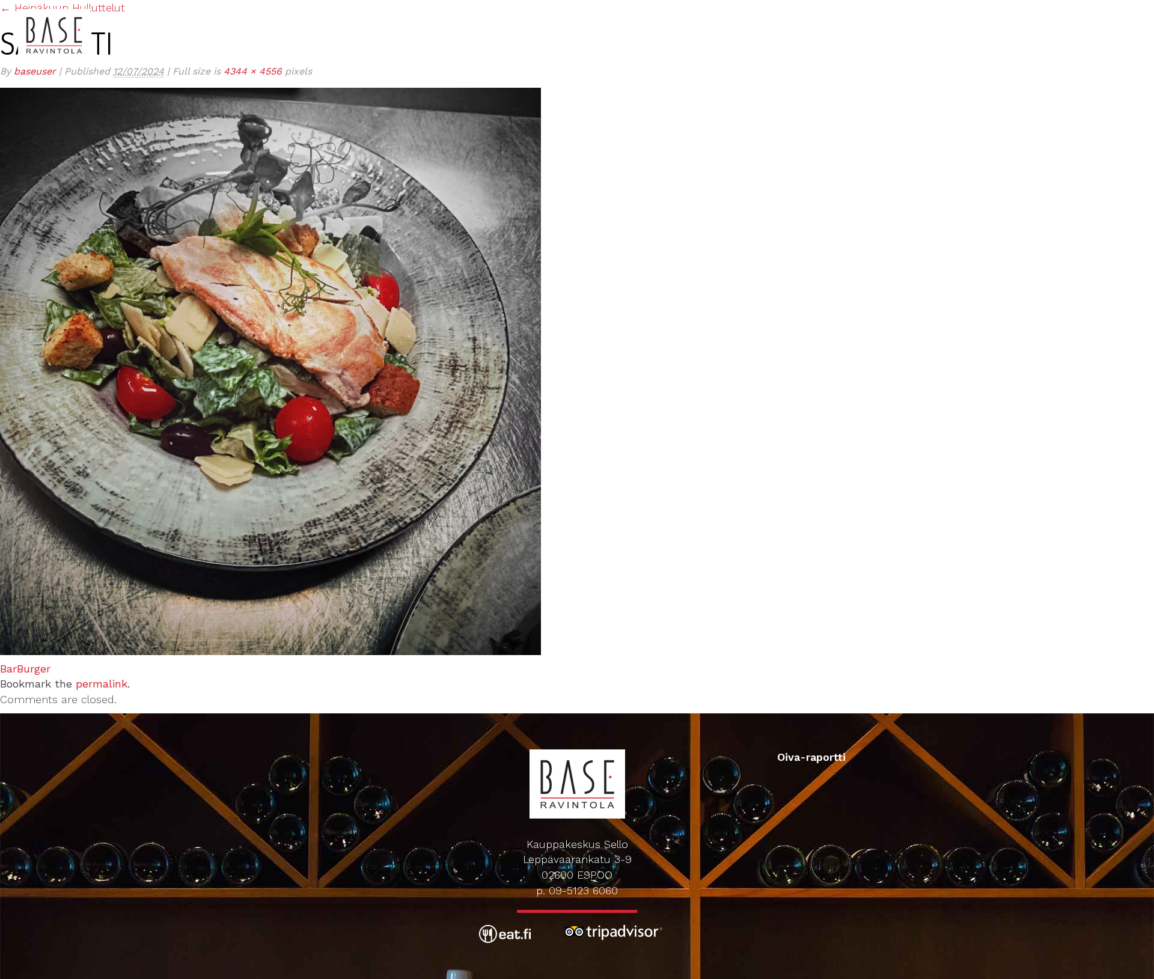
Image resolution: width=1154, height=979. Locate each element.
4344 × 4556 (253, 71)
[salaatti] (270, 370)
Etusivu (616, 11)
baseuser (35, 71)
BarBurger (25, 668)
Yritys (1125, 11)
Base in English (689, 11)
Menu (804, 11)
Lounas (761, 11)
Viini (837, 11)
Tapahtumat (889, 11)
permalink (101, 683)
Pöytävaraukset (975, 11)
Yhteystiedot (1064, 11)
